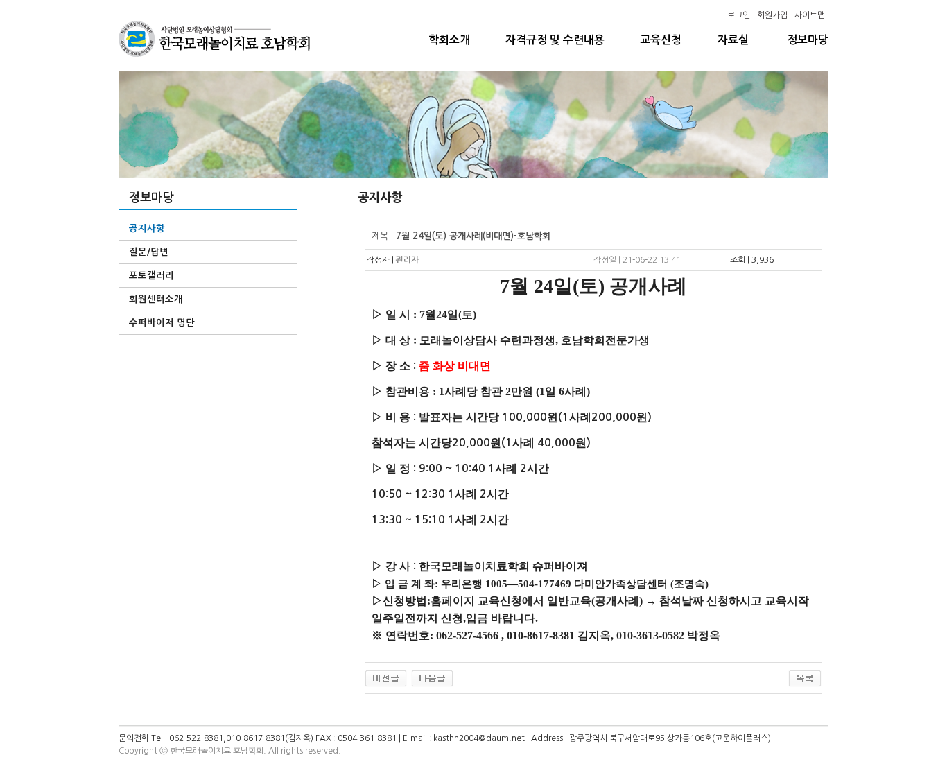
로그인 (738, 15)
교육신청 (660, 40)
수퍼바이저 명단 (162, 322)
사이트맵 (809, 15)
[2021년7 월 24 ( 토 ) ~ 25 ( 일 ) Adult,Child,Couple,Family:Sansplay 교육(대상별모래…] (386, 678)
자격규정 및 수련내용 (555, 40)
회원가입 (772, 15)
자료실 (733, 40)
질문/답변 (148, 252)
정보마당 (807, 40)
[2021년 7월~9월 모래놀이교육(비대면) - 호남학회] (432, 678)
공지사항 (147, 228)
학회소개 (449, 40)
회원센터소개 (156, 299)
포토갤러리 (151, 275)
